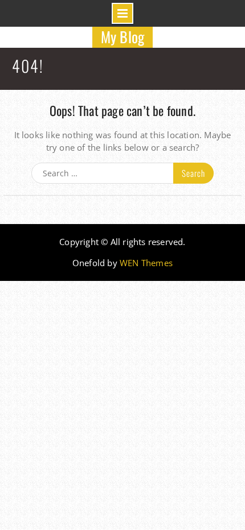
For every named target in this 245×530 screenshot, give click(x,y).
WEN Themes (146, 262)
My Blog (122, 37)
